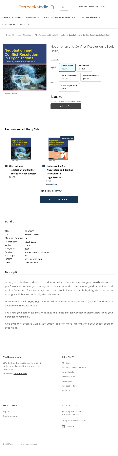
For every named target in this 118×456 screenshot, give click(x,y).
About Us (24, 24)
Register (93, 6)
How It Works (68, 372)
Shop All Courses (12, 17)
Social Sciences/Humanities (59, 17)
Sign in (82, 6)
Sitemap (66, 390)
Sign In (6, 411)
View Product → (52, 184)
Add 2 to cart (59, 199)
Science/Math (89, 17)
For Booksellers (69, 386)
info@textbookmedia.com (74, 420)
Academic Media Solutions (74, 367)
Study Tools (8, 24)
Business (31, 17)
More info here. (20, 373)
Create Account (10, 416)
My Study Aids (68, 376)
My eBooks (67, 381)
